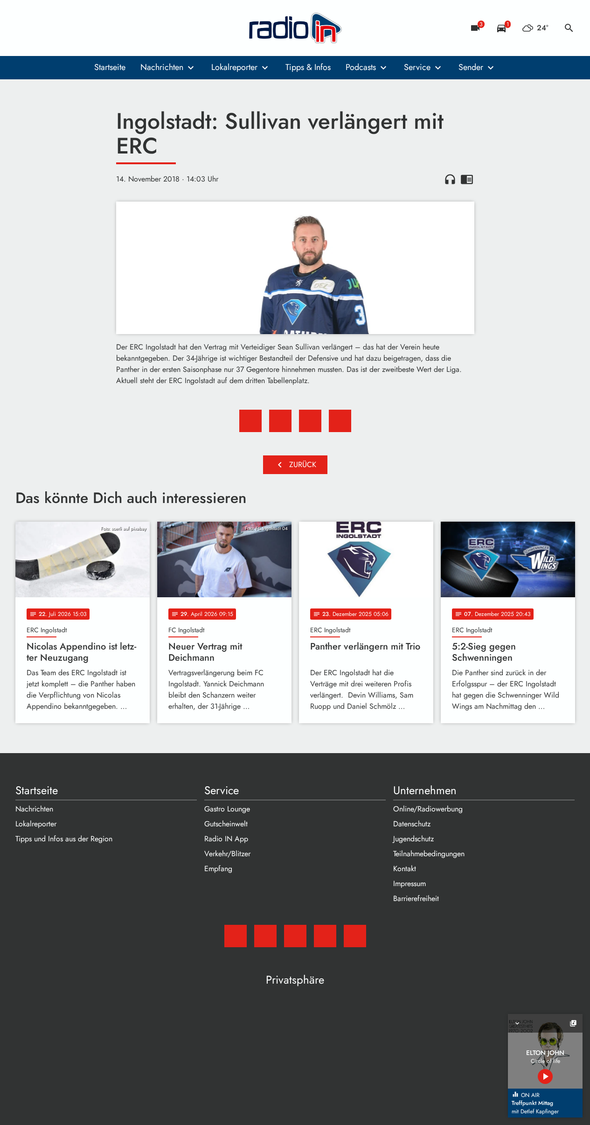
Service (417, 67)
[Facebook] (43, 28)
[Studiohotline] (99, 28)
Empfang (218, 868)
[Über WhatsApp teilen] (310, 421)
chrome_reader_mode (466, 179)
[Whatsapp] (80, 28)
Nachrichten (161, 67)
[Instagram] (62, 28)
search (569, 28)
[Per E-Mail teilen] (340, 421)
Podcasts (361, 67)
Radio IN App (226, 838)
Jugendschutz (413, 838)
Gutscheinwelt (226, 823)
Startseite (109, 67)
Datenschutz (411, 823)
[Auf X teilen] (280, 421)
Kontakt (404, 868)
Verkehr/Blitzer (227, 853)
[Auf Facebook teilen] (250, 421)
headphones (450, 179)
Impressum (409, 883)
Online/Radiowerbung (428, 809)
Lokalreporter (234, 67)
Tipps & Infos (308, 67)
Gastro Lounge (227, 809)
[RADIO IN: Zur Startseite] (295, 28)
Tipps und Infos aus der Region (63, 838)
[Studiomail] (24, 28)
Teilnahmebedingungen (429, 853)
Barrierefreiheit (416, 898)
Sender (470, 67)
